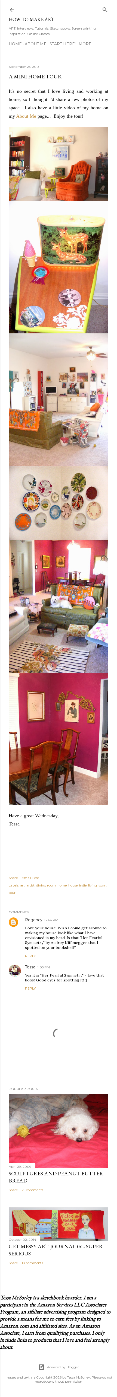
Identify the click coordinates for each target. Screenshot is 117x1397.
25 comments (32, 1190)
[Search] (105, 8)
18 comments (32, 1263)
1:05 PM (44, 967)
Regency (33, 919)
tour (12, 893)
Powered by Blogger (63, 1367)
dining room (46, 885)
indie (83, 885)
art (22, 885)
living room (97, 885)
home (62, 885)
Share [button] (13, 878)
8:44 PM (51, 920)
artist (30, 885)
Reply (30, 956)
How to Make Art (31, 19)
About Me (36, 44)
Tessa (30, 967)
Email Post (30, 878)
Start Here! (63, 44)
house (73, 885)
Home (15, 44)
